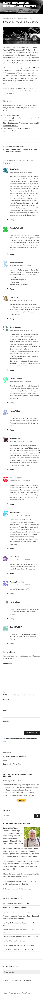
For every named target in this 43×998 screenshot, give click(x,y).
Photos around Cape (15, 146)
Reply (12, 220)
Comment (7, 664)
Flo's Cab (33, 150)
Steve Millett (8, 908)
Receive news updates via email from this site (20, 740)
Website (6, 721)
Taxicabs (10, 151)
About (5, 993)
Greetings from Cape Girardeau (26, 937)
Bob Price (14, 297)
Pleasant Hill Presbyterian (25, 945)
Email (5, 710)
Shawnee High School (17, 941)
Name (6, 700)
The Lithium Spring (26, 912)
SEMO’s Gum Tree (22, 903)
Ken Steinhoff (26, 18)
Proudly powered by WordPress (19, 993)
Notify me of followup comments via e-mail (19, 695)
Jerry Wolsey (15, 169)
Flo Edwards (22, 150)
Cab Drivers (11, 150)
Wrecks (18, 151)
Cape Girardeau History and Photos (19, 5)
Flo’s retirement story (11, 115)
